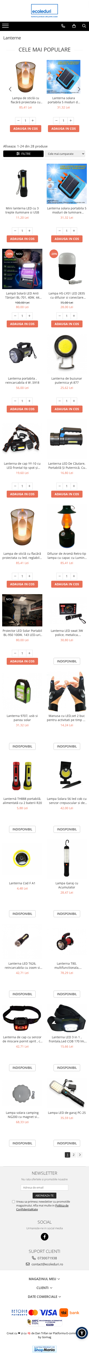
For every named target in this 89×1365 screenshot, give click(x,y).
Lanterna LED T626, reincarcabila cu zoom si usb (22, 965)
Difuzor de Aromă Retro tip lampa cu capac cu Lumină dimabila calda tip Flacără (66, 555)
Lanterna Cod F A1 (22, 883)
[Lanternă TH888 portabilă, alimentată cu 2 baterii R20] (22, 775)
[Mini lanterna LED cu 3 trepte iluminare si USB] (22, 184)
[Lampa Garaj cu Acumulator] (67, 859)
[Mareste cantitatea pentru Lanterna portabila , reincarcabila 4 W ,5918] (29, 401)
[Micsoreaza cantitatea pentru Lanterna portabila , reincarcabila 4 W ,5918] (15, 401)
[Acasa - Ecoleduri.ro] (44, 10)
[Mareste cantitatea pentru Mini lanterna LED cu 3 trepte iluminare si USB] (29, 230)
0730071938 (47, 1258)
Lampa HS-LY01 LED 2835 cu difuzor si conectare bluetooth (67, 295)
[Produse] (6, 27)
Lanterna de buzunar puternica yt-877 (66, 380)
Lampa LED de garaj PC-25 (67, 1113)
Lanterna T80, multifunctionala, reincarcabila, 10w (67, 965)
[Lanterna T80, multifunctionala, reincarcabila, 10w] (67, 941)
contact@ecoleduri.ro (47, 1264)
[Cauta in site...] (84, 26)
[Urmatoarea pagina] (80, 1155)
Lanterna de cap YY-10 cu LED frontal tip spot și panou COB (22, 465)
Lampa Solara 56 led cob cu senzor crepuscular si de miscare (67, 801)
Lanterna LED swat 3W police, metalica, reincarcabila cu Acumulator (67, 633)
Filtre (25, 154)
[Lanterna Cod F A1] (22, 859)
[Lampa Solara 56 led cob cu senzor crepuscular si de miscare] (67, 775)
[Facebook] (44, 1236)
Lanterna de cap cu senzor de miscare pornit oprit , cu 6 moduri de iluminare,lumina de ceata (22, 1039)
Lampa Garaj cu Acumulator (67, 885)
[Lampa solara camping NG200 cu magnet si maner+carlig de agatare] (22, 1093)
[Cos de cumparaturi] (74, 26)
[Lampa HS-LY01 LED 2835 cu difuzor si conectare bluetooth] (67, 269)
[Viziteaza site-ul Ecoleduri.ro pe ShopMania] (44, 1349)
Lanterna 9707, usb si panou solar (22, 718)
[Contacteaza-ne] (63, 26)
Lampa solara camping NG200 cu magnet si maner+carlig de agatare (22, 1115)
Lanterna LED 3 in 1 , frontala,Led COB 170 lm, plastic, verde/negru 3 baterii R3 (67, 1039)
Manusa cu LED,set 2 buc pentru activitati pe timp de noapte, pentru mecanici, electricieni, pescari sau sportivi (67, 718)
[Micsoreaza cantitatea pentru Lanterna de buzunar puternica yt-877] (59, 401)
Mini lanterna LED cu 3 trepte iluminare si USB (22, 210)
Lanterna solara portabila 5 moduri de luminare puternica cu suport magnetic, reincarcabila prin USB (63, 100)
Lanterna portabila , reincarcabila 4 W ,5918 (22, 380)
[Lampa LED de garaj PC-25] (67, 1093)
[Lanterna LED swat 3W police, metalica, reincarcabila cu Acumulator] (67, 610)
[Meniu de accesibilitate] (82, 1333)
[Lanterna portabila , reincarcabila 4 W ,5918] (22, 354)
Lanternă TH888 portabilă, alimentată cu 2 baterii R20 (22, 801)
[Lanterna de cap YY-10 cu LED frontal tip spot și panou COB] (22, 439)
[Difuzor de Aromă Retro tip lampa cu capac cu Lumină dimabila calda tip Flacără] (67, 526)
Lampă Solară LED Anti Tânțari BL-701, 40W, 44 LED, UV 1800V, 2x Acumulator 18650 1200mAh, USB (22, 295)
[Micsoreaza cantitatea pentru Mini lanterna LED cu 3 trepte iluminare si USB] (15, 230)
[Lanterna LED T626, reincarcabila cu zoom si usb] (22, 941)
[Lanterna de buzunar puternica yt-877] (67, 354)
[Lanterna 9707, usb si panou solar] (22, 691)
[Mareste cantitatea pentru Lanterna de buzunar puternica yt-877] (74, 401)
